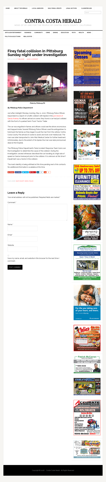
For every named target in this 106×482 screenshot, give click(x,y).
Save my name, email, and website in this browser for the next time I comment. (33, 259)
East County (20, 181)
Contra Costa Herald (53, 21)
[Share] (38, 172)
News (27, 181)
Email (10, 235)
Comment (12, 202)
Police (31, 181)
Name (10, 224)
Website (11, 245)
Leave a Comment (32, 59)
